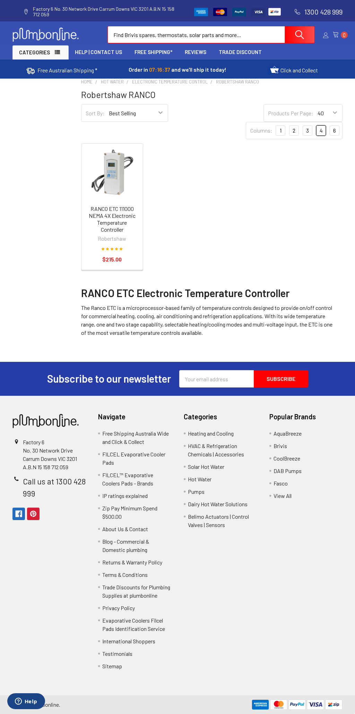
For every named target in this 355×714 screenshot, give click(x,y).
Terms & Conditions (125, 574)
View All (283, 495)
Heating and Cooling (211, 433)
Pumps (196, 491)
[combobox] (211, 34)
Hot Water (199, 479)
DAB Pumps (288, 470)
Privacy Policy (118, 608)
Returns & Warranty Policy (132, 562)
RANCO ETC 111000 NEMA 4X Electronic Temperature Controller (112, 219)
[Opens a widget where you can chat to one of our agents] (26, 702)
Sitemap (112, 666)
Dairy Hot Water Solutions (218, 504)
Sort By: (95, 113)
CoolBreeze (287, 458)
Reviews (195, 52)
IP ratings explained (125, 495)
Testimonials (117, 653)
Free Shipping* (153, 52)
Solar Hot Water (206, 466)
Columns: (261, 130)
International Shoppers (128, 641)
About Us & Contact (125, 529)
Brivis (280, 446)
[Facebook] (18, 514)
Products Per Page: (290, 113)
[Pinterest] (33, 514)
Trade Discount (240, 52)
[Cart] (338, 34)
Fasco (281, 483)
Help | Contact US (98, 52)
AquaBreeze (288, 433)
